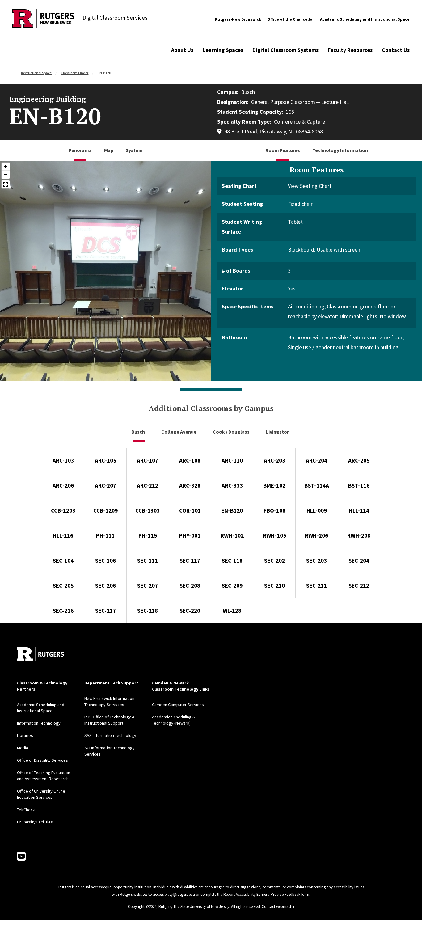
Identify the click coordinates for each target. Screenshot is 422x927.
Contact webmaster (278, 906)
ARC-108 (189, 460)
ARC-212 (147, 485)
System (134, 150)
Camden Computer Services (178, 704)
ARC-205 (358, 460)
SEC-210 (274, 585)
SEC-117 (189, 560)
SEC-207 (147, 585)
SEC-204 (358, 560)
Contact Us (396, 49)
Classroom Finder (74, 72)
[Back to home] (40, 654)
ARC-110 (232, 460)
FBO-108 (274, 510)
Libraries (25, 735)
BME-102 (274, 485)
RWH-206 (316, 535)
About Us (182, 49)
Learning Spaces (223, 49)
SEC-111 (147, 560)
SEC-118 (232, 560)
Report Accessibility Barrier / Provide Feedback (261, 894)
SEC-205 (63, 585)
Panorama (80, 150)
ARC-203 (274, 460)
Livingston (278, 432)
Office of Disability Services (42, 760)
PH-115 (147, 535)
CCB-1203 (63, 510)
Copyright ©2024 (142, 906)
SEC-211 (316, 585)
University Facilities (35, 822)
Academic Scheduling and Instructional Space (365, 19)
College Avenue (179, 432)
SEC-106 (105, 560)
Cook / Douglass (232, 432)
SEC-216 (63, 610)
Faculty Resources (350, 49)
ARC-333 (232, 485)
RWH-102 (232, 535)
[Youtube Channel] (21, 856)
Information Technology (39, 723)
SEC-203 (316, 560)
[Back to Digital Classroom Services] (43, 19)
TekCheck (26, 809)
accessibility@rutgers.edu (174, 894)
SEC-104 (63, 560)
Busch (138, 432)
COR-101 (190, 510)
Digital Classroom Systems (285, 49)
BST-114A (316, 485)
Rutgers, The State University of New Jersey (193, 906)
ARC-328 (189, 485)
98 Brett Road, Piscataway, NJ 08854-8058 (273, 131)
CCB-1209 (105, 510)
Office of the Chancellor (290, 19)
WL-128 (232, 610)
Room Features (282, 150)
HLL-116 (63, 535)
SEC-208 (189, 585)
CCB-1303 (147, 510)
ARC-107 (147, 460)
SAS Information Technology (110, 735)
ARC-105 (105, 460)
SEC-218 (147, 610)
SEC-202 (274, 560)
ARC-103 (63, 460)
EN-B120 (232, 510)
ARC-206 (63, 485)
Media (22, 748)
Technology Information (340, 150)
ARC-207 (105, 485)
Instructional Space (36, 72)
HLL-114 (359, 510)
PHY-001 (189, 535)
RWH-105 (274, 535)
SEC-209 (232, 585)
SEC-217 (105, 610)
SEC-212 (358, 585)
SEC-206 (105, 585)
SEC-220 (189, 610)
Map (108, 150)
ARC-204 (316, 460)
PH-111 (105, 535)
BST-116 (358, 485)
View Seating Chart (309, 185)
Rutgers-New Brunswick (238, 19)
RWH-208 (358, 535)
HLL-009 (316, 510)
